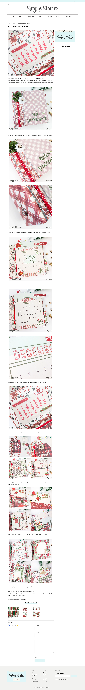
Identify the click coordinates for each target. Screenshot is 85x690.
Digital (44, 675)
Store (57, 16)
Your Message (37, 638)
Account (70, 4)
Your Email (37, 632)
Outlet (44, 674)
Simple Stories (45, 687)
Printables (45, 677)
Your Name (37, 625)
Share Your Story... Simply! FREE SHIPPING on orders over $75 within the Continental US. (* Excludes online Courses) (42, 1)
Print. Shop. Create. (41, 19)
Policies (33, 677)
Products (45, 672)
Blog (40, 16)
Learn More (34, 674)
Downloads (45, 678)
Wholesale (49, 16)
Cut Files (45, 679)
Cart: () (75, 4)
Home (12, 16)
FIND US (56, 679)
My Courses (45, 681)
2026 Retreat (68, 16)
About (33, 672)
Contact (33, 675)
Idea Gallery (31, 16)
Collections (21, 16)
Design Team (35, 681)
